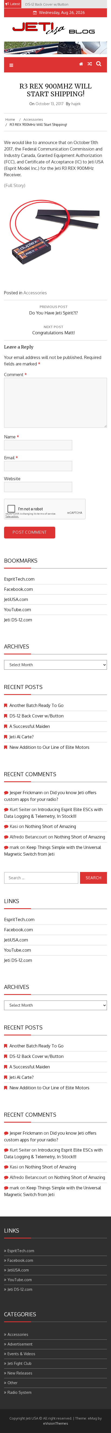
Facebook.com (18, 589)
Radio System (20, 1392)
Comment (15, 374)
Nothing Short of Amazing (50, 826)
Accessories (35, 292)
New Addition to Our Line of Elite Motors (49, 747)
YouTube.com (17, 609)
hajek (76, 103)
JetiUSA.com (16, 599)
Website (12, 478)
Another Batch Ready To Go (36, 705)
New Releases (20, 1373)
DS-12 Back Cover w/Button (36, 716)
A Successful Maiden (29, 726)
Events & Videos (21, 1353)
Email (11, 457)
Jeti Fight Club (20, 1363)
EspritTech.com (19, 579)
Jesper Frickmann (26, 792)
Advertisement (20, 1344)
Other (13, 1382)
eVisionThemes (55, 1423)
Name (11, 436)
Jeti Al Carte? (21, 736)
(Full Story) (14, 185)
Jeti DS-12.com (18, 619)
